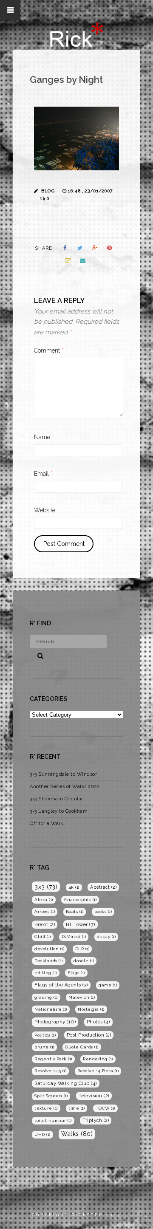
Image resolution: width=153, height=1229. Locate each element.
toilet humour (53, 1120)
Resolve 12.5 (50, 1070)
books (103, 911)
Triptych (95, 1120)
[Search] (37, 654)
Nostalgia (91, 1009)
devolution (49, 948)
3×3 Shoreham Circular (56, 799)
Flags (76, 972)
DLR (82, 948)
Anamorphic (80, 899)
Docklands (48, 960)
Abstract (103, 887)
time (76, 1108)
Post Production (89, 1034)
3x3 (45, 886)
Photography (55, 1022)
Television (94, 1095)
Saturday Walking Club (65, 1083)
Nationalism (50, 1009)
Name (44, 437)
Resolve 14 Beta (98, 1070)
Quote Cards (82, 1047)
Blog (48, 191)
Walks (77, 1133)
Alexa (43, 899)
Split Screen (51, 1095)
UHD (42, 1134)
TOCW (105, 1108)
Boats (75, 911)
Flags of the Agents (61, 985)
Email (43, 473)
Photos (98, 1022)
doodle (84, 960)
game (108, 985)
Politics (45, 1035)
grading (46, 997)
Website (44, 510)
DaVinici (74, 936)
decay (106, 936)
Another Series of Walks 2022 (64, 786)
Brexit (44, 924)
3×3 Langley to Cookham (59, 811)
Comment (49, 350)
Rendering (98, 1059)
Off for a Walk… (47, 823)
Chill (42, 936)
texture (46, 1108)
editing (45, 972)
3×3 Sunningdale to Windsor (63, 774)
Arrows (44, 911)
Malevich (81, 997)
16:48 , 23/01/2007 (90, 191)
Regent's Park (53, 1059)
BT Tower (80, 924)
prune (44, 1047)
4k (73, 887)
